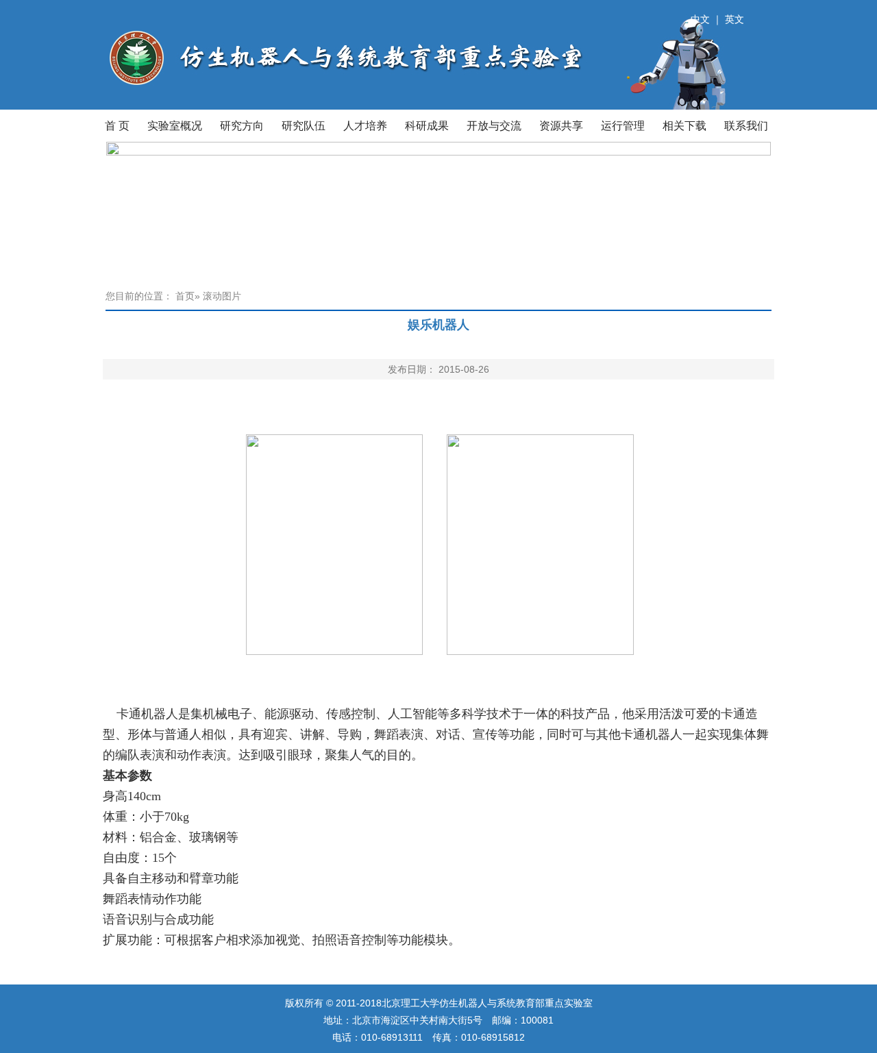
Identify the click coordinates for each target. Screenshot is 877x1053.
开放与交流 (494, 126)
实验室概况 (174, 126)
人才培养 (365, 126)
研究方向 (242, 126)
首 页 (117, 126)
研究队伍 (303, 126)
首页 (185, 295)
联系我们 (746, 126)
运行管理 (623, 126)
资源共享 (561, 126)
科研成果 (427, 126)
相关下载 (684, 126)
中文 (700, 19)
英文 (734, 19)
